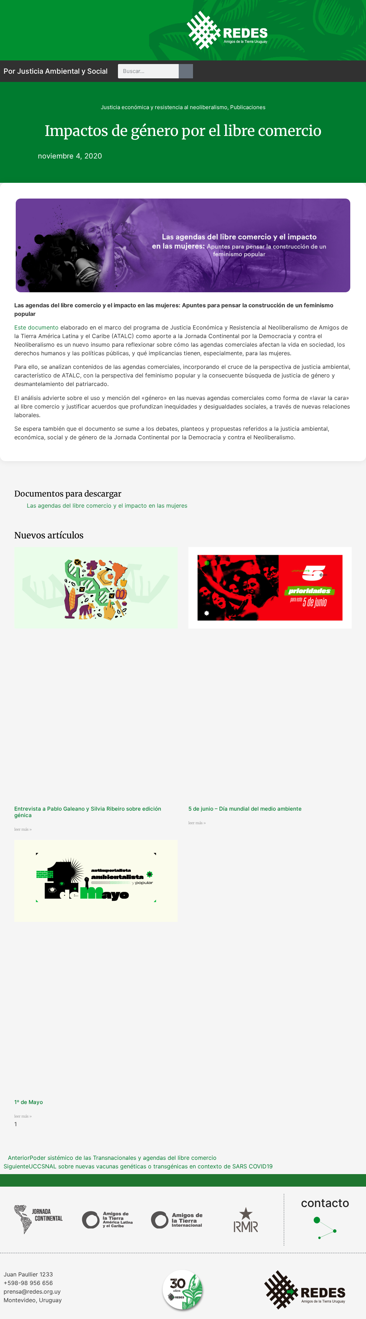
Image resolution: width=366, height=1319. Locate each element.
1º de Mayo (28, 1102)
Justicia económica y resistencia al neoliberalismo (164, 107)
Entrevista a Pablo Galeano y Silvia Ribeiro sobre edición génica (87, 812)
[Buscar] (186, 71)
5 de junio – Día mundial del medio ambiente (245, 808)
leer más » (23, 829)
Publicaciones (248, 107)
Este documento (36, 327)
